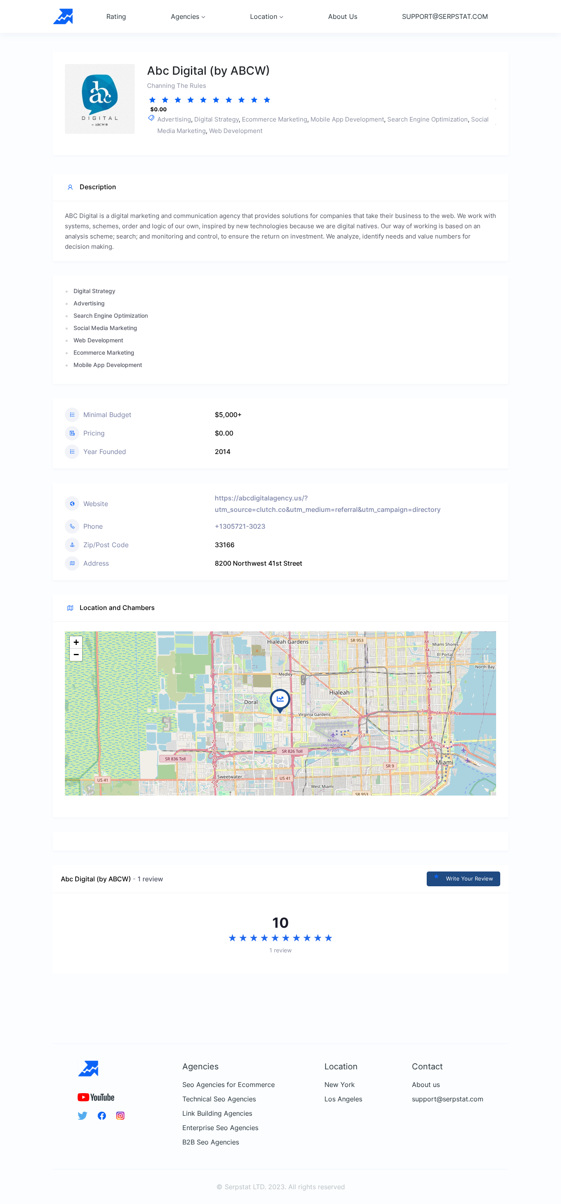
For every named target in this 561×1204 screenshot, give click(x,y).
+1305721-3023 (240, 526)
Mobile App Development (347, 119)
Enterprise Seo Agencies (220, 1128)
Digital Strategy (216, 119)
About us (426, 1085)
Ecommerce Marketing (274, 119)
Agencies (185, 16)
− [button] (76, 654)
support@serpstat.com (447, 1099)
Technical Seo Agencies (219, 1099)
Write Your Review (469, 878)
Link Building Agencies (217, 1113)
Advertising (174, 119)
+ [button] (76, 642)
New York (339, 1085)
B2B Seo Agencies (210, 1142)
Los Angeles (343, 1099)
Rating (116, 16)
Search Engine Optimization (427, 119)
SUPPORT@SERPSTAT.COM (445, 16)
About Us (342, 16)
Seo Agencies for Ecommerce (228, 1085)
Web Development (235, 131)
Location (263, 16)
